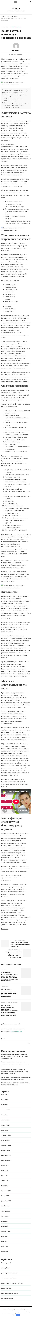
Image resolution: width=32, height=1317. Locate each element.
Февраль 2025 (6, 1135)
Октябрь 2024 (5, 1155)
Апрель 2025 (5, 1125)
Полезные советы (7, 1298)
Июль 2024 (4, 1165)
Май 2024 (4, 1175)
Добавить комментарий (16, 54)
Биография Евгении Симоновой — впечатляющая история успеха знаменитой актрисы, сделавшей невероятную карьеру (9, 1011)
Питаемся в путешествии (9, 1293)
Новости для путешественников (12, 1283)
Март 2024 (4, 1186)
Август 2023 (5, 1216)
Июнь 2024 (4, 1170)
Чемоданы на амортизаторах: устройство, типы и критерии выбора (15, 1084)
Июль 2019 (4, 1251)
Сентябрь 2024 (6, 1160)
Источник (4, 929)
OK (18, 1315)
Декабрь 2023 (6, 1201)
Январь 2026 (5, 1120)
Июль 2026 (4, 1095)
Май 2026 (4, 1105)
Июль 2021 (4, 1236)
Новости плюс (6, 1288)
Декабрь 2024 (6, 1145)
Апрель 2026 (5, 1110)
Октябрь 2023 (5, 1211)
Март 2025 (4, 1130)
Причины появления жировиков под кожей (14, 96)
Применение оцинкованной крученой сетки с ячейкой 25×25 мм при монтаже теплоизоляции (14, 1056)
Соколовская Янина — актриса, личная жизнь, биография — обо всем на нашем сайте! (10, 994)
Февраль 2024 (6, 1191)
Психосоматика (11, 101)
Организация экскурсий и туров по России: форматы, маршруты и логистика (15, 1078)
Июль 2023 (4, 1221)
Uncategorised (16, 27)
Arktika (16, 8)
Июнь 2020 (4, 1241)
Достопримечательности (9, 1273)
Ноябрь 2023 (5, 1206)
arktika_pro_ (16, 50)
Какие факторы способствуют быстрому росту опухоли (14, 106)
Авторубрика (5, 1268)
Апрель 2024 (5, 1180)
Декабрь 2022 (6, 1231)
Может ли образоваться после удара (16, 103)
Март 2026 (4, 1115)
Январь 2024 (5, 1196)
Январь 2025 (5, 1140)
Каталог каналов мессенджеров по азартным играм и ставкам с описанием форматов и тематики (14, 1064)
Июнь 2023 (4, 1226)
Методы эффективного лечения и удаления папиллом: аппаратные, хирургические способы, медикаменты (9, 977)
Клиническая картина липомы (13, 93)
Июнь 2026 (4, 1100)
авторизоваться (16, 1031)
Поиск (3, 1039)
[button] (27, 90)
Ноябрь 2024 (5, 1150)
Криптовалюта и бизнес (9, 1278)
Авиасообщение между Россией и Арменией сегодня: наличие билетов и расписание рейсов (14, 1071)
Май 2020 (4, 1246)
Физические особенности (14, 99)
